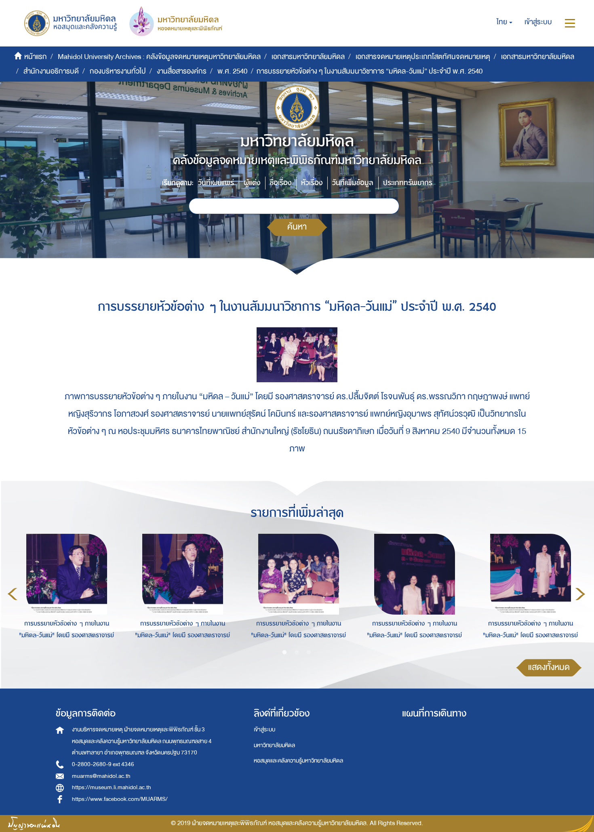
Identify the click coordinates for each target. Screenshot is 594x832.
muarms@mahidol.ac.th (101, 776)
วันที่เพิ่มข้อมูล (352, 183)
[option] (64, 592)
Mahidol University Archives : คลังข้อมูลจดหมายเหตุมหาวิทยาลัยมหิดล (159, 57)
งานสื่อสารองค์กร (181, 71)
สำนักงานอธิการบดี (51, 71)
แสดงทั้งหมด (549, 667)
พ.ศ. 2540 (232, 71)
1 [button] (284, 653)
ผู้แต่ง (252, 183)
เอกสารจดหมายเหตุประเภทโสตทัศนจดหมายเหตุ (423, 57)
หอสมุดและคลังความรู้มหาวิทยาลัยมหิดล (298, 761)
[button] (504, 22)
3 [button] (309, 653)
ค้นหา (297, 226)
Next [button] (580, 594)
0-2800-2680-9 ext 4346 (103, 764)
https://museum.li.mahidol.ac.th (111, 787)
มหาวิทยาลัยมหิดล (274, 745)
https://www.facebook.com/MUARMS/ (120, 799)
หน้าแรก (35, 57)
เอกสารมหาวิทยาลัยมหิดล (308, 57)
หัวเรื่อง (311, 183)
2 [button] (297, 653)
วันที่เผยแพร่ (216, 183)
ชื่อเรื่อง (280, 183)
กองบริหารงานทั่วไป (118, 71)
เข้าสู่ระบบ (264, 730)
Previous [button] (12, 594)
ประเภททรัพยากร (407, 183)
